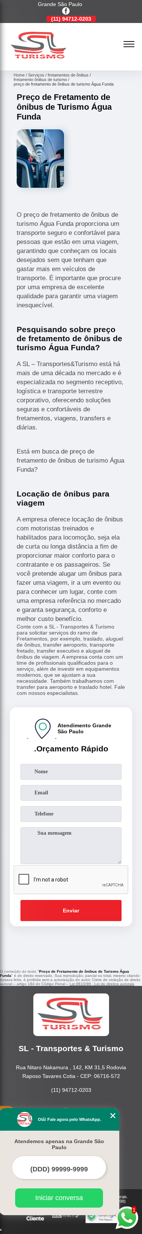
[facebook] (66, 11)
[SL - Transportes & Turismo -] (39, 62)
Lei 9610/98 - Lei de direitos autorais (102, 984)
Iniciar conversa (59, 1198)
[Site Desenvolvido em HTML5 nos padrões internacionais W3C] (66, 1216)
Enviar (71, 910)
